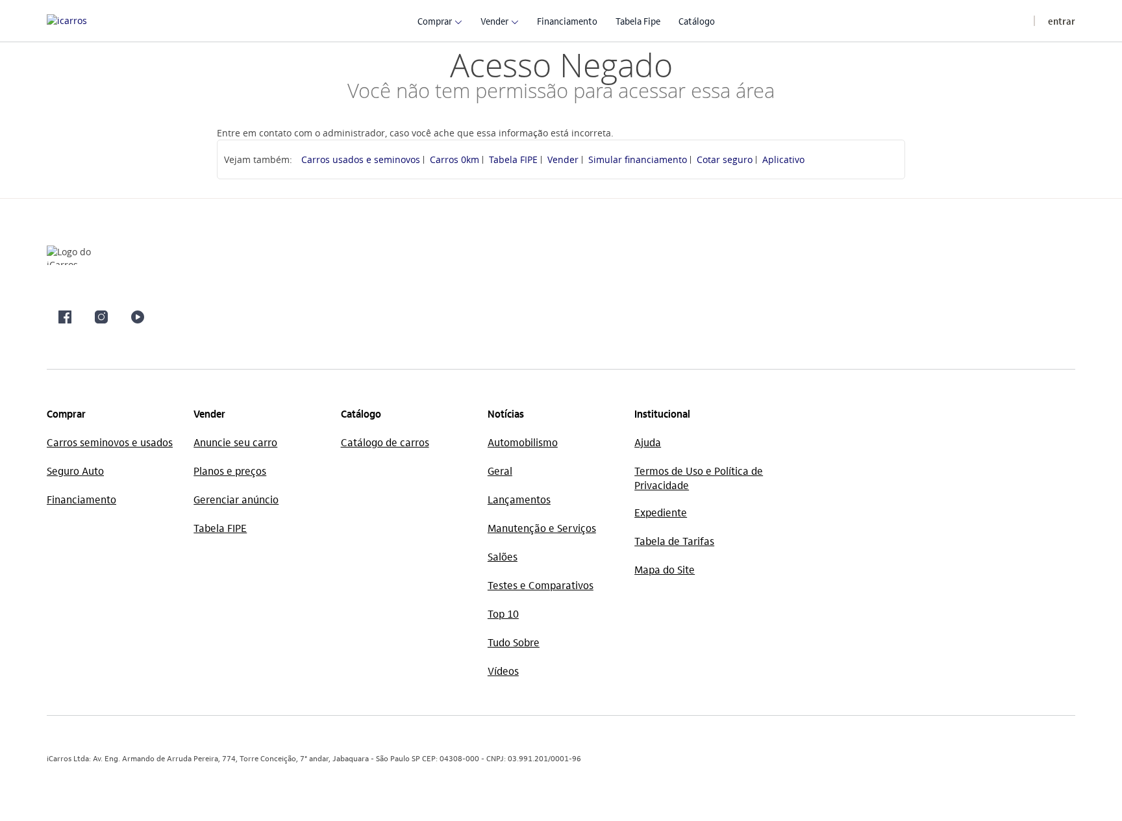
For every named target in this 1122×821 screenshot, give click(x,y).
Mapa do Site (664, 569)
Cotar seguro (725, 159)
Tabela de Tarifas (674, 541)
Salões (502, 556)
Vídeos (503, 670)
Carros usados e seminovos (360, 159)
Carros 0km (454, 159)
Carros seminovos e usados (110, 442)
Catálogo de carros (385, 442)
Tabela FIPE (513, 159)
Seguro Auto (75, 470)
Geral (500, 470)
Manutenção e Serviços (542, 528)
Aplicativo (783, 159)
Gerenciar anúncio (236, 499)
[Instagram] (101, 317)
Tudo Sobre (514, 642)
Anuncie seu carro (235, 442)
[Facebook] (65, 317)
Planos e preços (229, 470)
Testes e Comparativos (540, 585)
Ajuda (647, 442)
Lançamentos (519, 499)
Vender (563, 159)
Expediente (660, 512)
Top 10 (503, 613)
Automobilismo (523, 442)
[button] (435, 20)
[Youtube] (137, 317)
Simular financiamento (637, 159)
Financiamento (81, 499)
